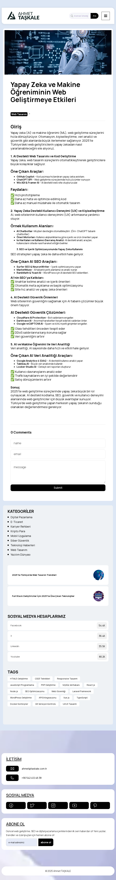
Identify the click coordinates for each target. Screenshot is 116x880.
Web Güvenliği (58, 691)
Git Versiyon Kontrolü (45, 703)
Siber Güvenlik (20, 540)
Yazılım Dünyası (21, 554)
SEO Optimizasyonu (34, 691)
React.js (91, 685)
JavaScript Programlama (22, 685)
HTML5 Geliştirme (19, 678)
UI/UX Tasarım (70, 703)
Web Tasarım (19, 549)
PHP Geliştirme (48, 685)
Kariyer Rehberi (21, 526)
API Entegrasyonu (47, 697)
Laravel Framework (81, 691)
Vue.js (66, 697)
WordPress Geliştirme (21, 697)
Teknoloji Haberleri (23, 545)
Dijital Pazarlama (21, 517)
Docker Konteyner (19, 703)
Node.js (14, 691)
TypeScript (82, 697)
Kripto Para (18, 531)
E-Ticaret (17, 521)
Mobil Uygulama (21, 535)
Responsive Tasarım (67, 678)
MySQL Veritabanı (71, 685)
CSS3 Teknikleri (42, 678)
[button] (106, 16)
